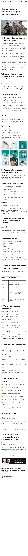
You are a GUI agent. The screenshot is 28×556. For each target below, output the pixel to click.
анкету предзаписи (16, 454)
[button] (22, 1)
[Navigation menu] (26, 1)
